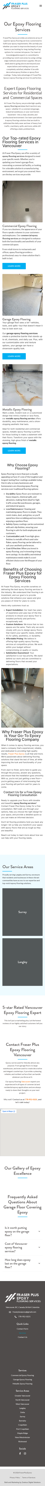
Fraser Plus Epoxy (16, 754)
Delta (22, 1412)
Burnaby (22, 1420)
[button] (41, 6)
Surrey (22, 1416)
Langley (22, 1408)
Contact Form (22, 1329)
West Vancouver (22, 1404)
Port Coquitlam (22, 1429)
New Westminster (22, 1437)
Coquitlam (22, 1425)
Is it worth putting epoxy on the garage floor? (17, 1231)
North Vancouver (22, 1400)
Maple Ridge (22, 1433)
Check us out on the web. (14, 1363)
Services (22, 1333)
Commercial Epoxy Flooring (22, 1375)
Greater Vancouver (22, 1395)
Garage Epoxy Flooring (22, 1379)
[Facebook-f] (20, 1453)
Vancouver (25, 1081)
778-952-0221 (31, 1099)
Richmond (22, 1441)
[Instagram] (25, 1453)
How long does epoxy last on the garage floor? (17, 1263)
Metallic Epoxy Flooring (22, 1383)
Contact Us (22, 1337)
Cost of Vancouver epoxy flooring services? (16, 1247)
